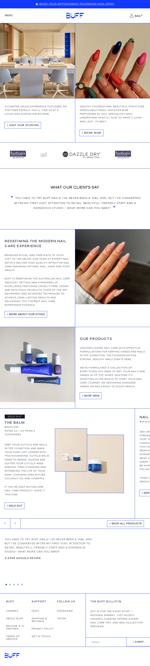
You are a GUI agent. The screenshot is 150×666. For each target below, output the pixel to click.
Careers (12, 611)
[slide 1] (6, 584)
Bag (139, 15)
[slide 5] (21, 584)
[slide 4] (18, 584)
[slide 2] (10, 584)
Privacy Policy (43, 629)
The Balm (15, 423)
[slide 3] (14, 584)
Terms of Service (13, 637)
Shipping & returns (39, 619)
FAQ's (35, 611)
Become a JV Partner (15, 627)
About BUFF (14, 618)
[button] (9, 15)
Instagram (65, 611)
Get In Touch (41, 636)
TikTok (62, 618)
